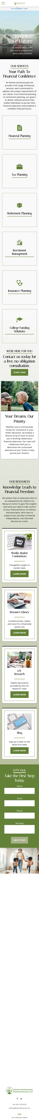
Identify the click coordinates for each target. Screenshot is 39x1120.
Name (19, 786)
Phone (19, 810)
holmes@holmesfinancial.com (19, 1108)
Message (19, 823)
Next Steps (19, 840)
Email (19, 798)
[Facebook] (17, 1098)
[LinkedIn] (21, 1098)
